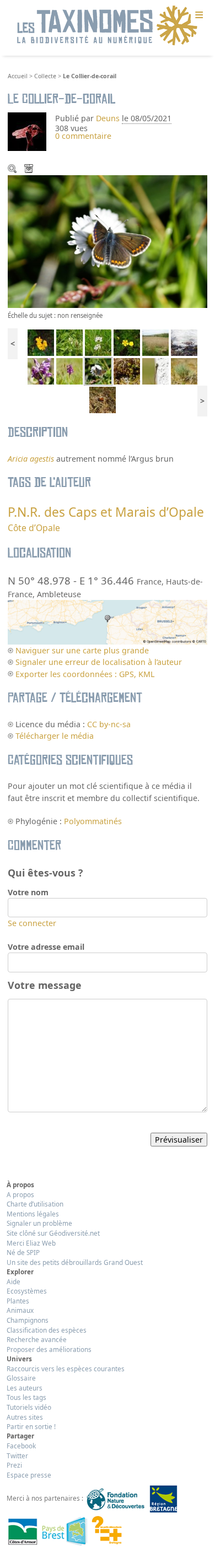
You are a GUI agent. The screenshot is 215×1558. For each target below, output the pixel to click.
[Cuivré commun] (102, 399)
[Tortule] (126, 370)
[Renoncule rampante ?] (126, 341)
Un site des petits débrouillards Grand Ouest (75, 1262)
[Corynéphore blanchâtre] (184, 370)
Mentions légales (33, 1213)
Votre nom (28, 892)
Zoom (13, 169)
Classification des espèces (47, 1330)
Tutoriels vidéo (29, 1407)
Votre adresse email (46, 947)
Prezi (14, 1464)
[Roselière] (155, 341)
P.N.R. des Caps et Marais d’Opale (106, 512)
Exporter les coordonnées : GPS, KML (84, 674)
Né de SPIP (23, 1252)
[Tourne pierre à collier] (184, 341)
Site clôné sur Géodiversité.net (53, 1233)
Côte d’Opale (34, 528)
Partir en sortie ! (31, 1426)
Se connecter (32, 923)
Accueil (18, 76)
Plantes (18, 1300)
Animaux (20, 1310)
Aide (13, 1281)
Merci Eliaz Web (31, 1242)
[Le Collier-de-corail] (98, 370)
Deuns (108, 118)
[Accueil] (107, 26)
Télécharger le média (29, 169)
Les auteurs (24, 1387)
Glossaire (21, 1377)
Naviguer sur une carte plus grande (82, 650)
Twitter (17, 1455)
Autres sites (25, 1417)
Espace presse (29, 1474)
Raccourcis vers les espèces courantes (66, 1368)
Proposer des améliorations (49, 1349)
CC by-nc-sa (109, 724)
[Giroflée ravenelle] (40, 341)
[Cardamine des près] (98, 341)
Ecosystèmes (27, 1290)
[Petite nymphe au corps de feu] (155, 370)
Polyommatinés (93, 821)
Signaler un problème (39, 1223)
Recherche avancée (37, 1339)
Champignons (28, 1320)
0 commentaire (83, 136)
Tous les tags (26, 1397)
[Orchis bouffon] (40, 370)
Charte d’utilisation (35, 1203)
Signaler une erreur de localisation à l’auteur (98, 662)
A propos (20, 1194)
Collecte (45, 76)
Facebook (21, 1445)
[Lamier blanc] (69, 341)
